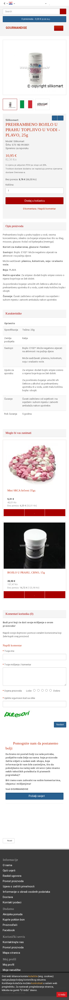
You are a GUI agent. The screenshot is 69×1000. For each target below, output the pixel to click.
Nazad (9, 841)
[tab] (34, 226)
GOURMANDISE (16, 27)
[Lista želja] (49, 3)
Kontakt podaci (12, 902)
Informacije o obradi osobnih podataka (26, 891)
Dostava (8, 897)
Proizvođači (10, 925)
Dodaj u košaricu (34, 200)
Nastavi (60, 724)
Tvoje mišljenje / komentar (17, 664)
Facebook (9, 930)
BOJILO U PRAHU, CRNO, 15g (26, 572)
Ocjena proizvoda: (13, 691)
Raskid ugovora (12, 875)
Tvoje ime (9, 651)
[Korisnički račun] (44, 3)
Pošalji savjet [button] (36, 796)
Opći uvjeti (9, 870)
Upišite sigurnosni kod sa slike (19, 698)
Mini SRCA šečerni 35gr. (21, 490)
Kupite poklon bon (14, 919)
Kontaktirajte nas (13, 942)
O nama (7, 865)
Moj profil (8, 964)
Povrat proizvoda (13, 881)
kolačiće (33, 976)
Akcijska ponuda (12, 914)
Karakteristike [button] (14, 313)
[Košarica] (58, 3)
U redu (61, 994)
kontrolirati (37, 983)
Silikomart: (12, 119)
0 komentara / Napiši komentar (39, 208)
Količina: (10, 185)
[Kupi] (63, 3)
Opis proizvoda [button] (15, 226)
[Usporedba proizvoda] (54, 3)
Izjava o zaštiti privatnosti (18, 886)
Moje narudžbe (12, 970)
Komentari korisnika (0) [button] (20, 613)
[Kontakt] (38, 3)
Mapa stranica (11, 952)
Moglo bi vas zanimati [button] (19, 432)
